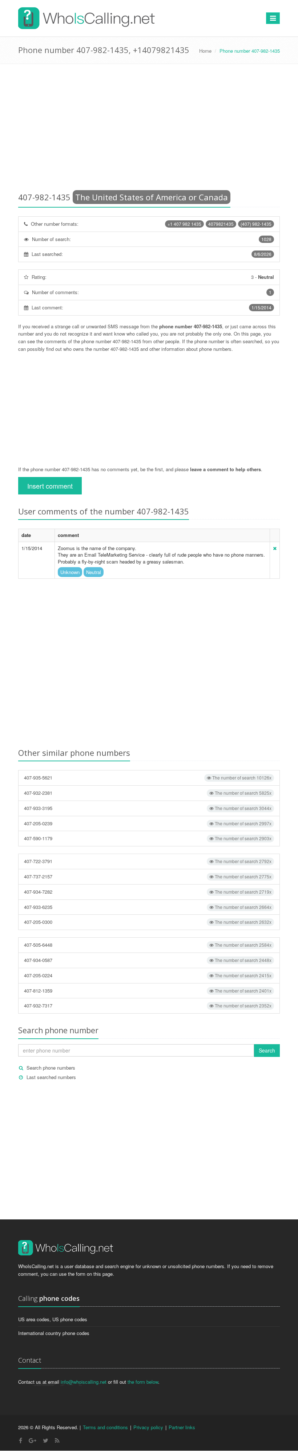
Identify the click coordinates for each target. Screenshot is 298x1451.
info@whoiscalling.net (83, 1381)
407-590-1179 (147, 838)
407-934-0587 (147, 960)
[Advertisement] (149, 129)
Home (205, 50)
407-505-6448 (147, 944)
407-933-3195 (147, 808)
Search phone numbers (51, 1067)
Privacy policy (148, 1427)
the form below (143, 1381)
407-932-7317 (147, 1005)
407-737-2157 (147, 876)
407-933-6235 (147, 906)
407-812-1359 (147, 990)
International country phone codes (53, 1333)
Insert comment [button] (50, 485)
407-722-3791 (147, 861)
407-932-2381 (147, 792)
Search (267, 1050)
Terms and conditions (105, 1427)
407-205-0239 (147, 823)
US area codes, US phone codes (52, 1319)
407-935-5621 (147, 777)
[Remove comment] (275, 548)
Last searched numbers (51, 1077)
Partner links (182, 1427)
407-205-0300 (147, 921)
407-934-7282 (147, 891)
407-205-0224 (147, 975)
